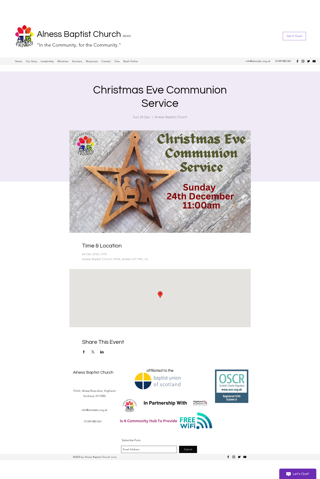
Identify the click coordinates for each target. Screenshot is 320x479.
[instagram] (303, 61)
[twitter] (308, 61)
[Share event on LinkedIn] (102, 351)
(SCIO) (127, 36)
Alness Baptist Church (80, 34)
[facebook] (297, 61)
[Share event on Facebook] (84, 351)
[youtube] (314, 61)
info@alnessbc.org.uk (258, 61)
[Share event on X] (93, 351)
